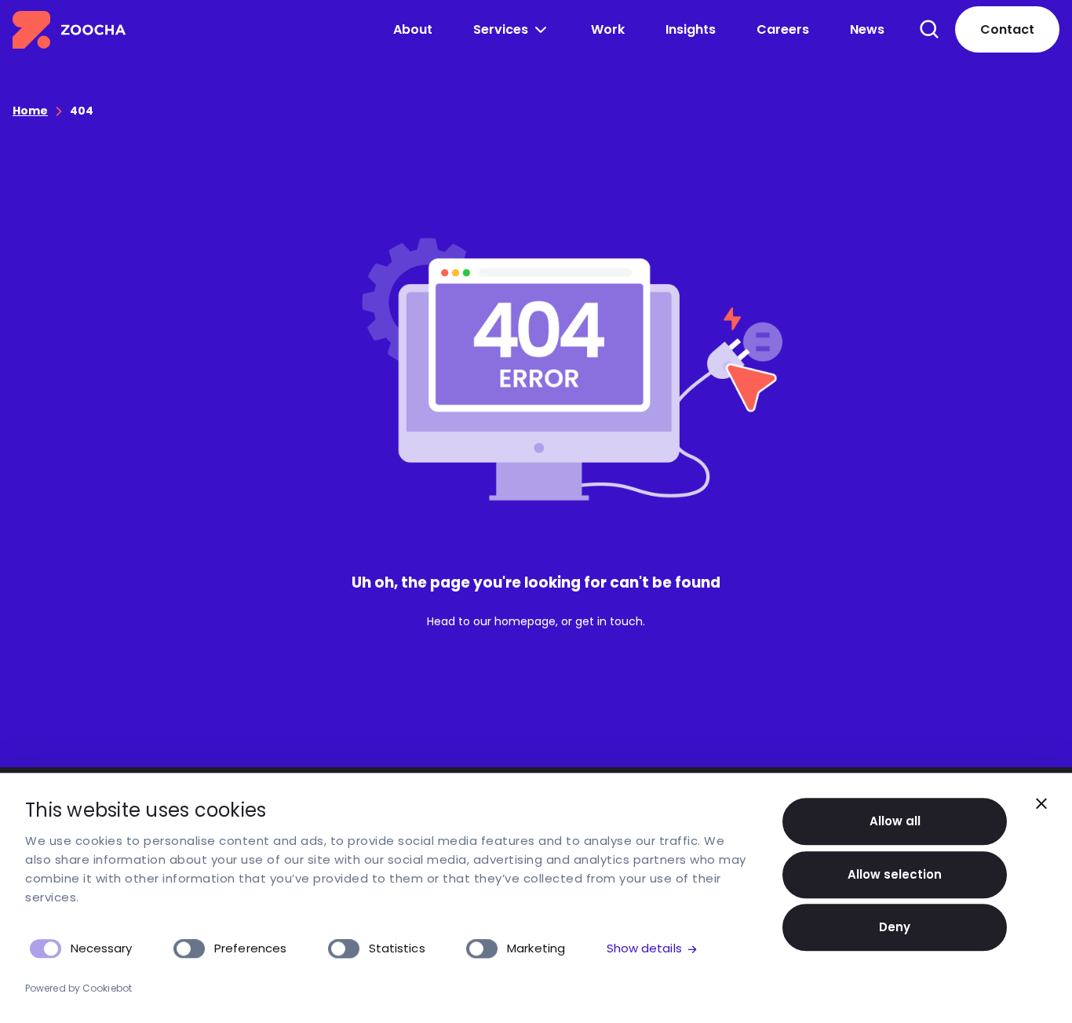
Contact (1007, 29)
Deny (894, 927)
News (867, 29)
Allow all (895, 821)
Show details (644, 948)
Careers (783, 29)
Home (30, 110)
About (412, 29)
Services (500, 29)
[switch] (189, 948)
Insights (690, 29)
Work (608, 29)
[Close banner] (1041, 803)
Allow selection (895, 874)
